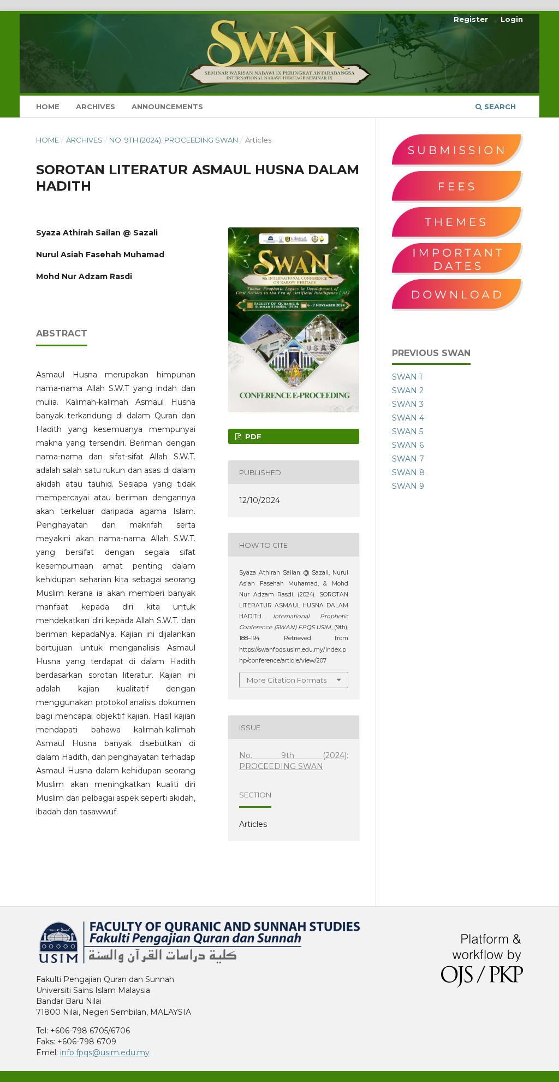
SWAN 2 (408, 390)
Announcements (167, 106)
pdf (252, 436)
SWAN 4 (408, 418)
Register (471, 19)
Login (512, 19)
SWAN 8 (408, 472)
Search (499, 106)
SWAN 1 (407, 377)
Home (48, 106)
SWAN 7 (408, 459)
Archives (95, 106)
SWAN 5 (407, 431)
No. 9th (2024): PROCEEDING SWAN (173, 139)
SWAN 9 (408, 486)
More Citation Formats (286, 680)
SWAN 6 (408, 445)
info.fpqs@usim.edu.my (105, 1052)
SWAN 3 (408, 404)
